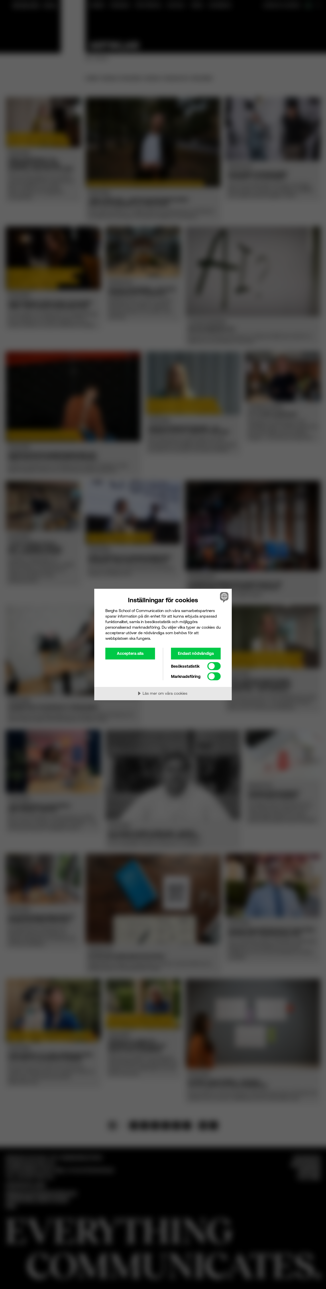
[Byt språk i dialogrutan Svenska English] (223, 597)
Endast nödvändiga (196, 653)
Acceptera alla (130, 653)
